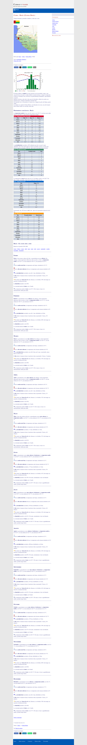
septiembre (43, 249)
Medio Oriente (55, 31)
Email (35, 67)
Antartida (54, 24)
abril (26, 249)
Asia (53, 26)
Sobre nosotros (22, 741)
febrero (18, 249)
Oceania (54, 32)
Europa (53, 29)
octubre (48, 249)
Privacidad (45, 741)
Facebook (16, 67)
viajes (20, 4)
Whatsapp (30, 67)
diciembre (21, 250)
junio (32, 249)
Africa (23, 56)
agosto (38, 249)
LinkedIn (24, 67)
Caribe (53, 28)
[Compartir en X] (20, 67)
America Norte (55, 21)
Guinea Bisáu (29, 56)
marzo (22, 249)
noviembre (16, 250)
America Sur (55, 23)
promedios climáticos (21, 59)
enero (15, 249)
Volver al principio (18, 717)
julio (35, 249)
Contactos (30, 741)
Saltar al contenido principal (19, 0)
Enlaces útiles (38, 741)
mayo (29, 249)
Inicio (20, 56)
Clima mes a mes (17, 61)
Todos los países (18, 728)
